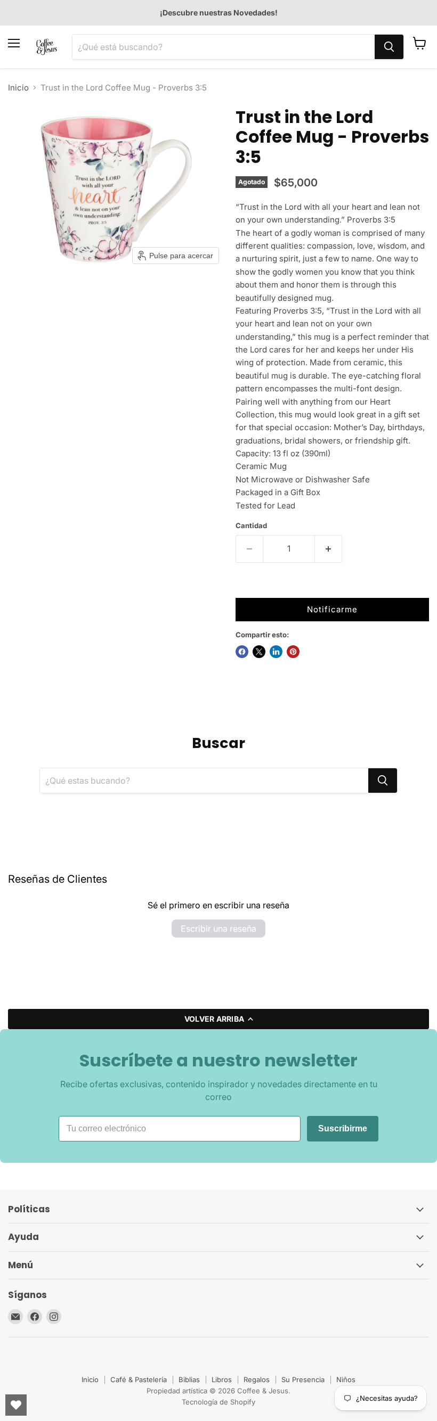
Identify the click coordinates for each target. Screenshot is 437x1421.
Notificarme (332, 609)
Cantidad (251, 526)
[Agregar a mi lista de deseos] (246, 587)
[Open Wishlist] (16, 1405)
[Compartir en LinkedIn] (276, 651)
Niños (345, 1379)
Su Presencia (303, 1379)
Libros (222, 1379)
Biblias (189, 1379)
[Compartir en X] (259, 651)
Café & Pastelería (138, 1379)
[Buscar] (389, 47)
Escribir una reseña (218, 928)
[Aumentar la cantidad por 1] (328, 549)
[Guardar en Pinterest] (293, 651)
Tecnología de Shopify (218, 1402)
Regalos (257, 1379)
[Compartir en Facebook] (242, 651)
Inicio (18, 87)
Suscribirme (342, 1128)
